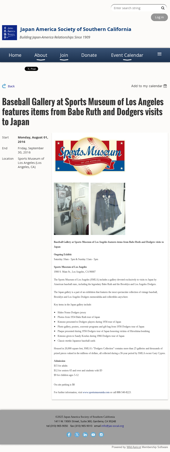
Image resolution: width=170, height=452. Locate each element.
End (4, 148)
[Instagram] (101, 434)
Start (5, 137)
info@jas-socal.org (112, 426)
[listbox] (149, 85)
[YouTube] (93, 434)
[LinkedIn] (85, 434)
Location (8, 159)
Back (11, 86)
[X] (77, 434)
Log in (159, 17)
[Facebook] (69, 434)
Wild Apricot (134, 447)
